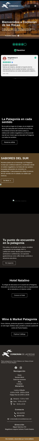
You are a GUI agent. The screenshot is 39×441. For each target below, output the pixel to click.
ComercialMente (29, 439)
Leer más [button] (5, 73)
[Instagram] (20, 367)
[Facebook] (16, 367)
